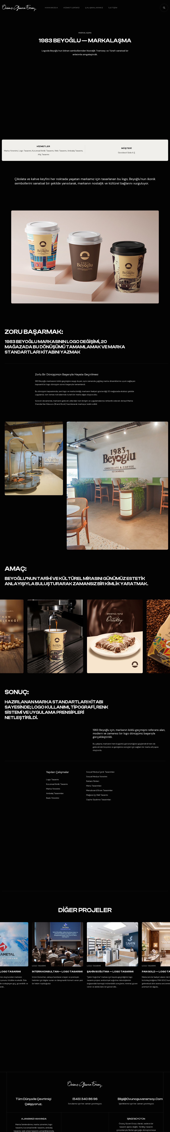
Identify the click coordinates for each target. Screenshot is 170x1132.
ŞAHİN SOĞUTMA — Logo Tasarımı (110, 971)
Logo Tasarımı (39, 966)
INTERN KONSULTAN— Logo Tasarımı (57, 971)
